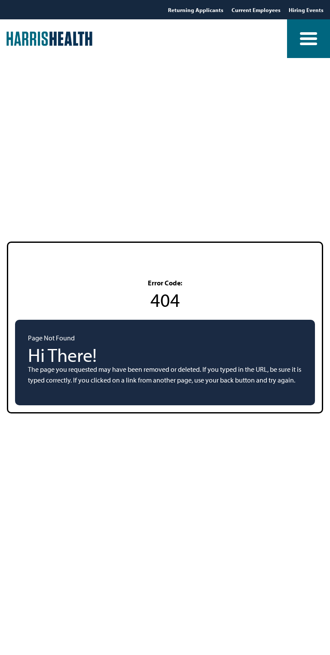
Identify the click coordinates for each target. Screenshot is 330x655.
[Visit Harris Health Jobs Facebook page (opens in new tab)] (47, 9)
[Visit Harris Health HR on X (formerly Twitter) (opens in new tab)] (58, 9)
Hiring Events (306, 9)
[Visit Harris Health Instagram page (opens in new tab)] (82, 9)
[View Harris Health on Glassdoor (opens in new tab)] (106, 9)
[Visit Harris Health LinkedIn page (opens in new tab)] (70, 9)
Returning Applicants (196, 9)
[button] (308, 38)
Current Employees (257, 9)
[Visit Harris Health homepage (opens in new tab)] (49, 38)
